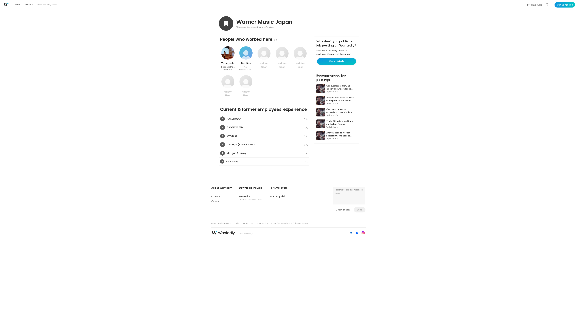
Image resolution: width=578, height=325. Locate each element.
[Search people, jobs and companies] (547, 5)
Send (359, 209)
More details (336, 61)
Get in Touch (343, 209)
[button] (221, 188)
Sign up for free (565, 4)
